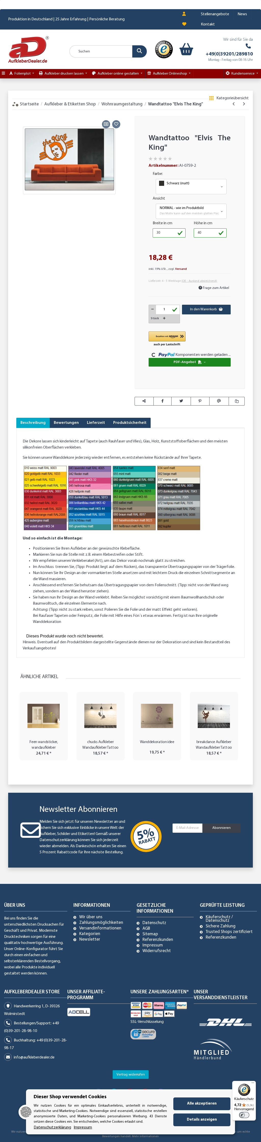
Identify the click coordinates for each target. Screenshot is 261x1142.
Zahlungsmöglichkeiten (101, 923)
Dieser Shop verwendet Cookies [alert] (70, 1096)
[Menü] (253, 1084)
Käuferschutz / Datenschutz (219, 919)
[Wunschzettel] (184, 24)
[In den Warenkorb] (20, 113)
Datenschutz (154, 923)
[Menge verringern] (152, 309)
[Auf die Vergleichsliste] (106, 124)
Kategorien (89, 934)
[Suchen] (139, 51)
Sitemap (150, 934)
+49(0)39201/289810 (229, 54)
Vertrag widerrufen (130, 1075)
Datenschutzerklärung (58, 840)
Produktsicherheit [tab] (130, 423)
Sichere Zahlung (221, 926)
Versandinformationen (100, 928)
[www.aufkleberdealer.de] (28, 49)
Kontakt (208, 24)
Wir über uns (90, 917)
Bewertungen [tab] (66, 423)
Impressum (152, 945)
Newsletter (89, 939)
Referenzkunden (157, 940)
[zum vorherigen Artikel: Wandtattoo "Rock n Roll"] (234, 104)
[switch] (244, 1115)
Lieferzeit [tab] (96, 423)
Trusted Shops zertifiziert (229, 932)
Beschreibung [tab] (33, 423)
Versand (181, 269)
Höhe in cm (203, 223)
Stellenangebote (215, 14)
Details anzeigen (202, 1120)
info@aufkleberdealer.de (34, 1057)
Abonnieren (221, 828)
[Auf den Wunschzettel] (116, 124)
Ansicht (159, 199)
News (242, 14)
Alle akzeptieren (202, 1104)
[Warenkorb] (183, 49)
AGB (146, 928)
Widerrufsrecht (156, 951)
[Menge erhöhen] (164, 318)
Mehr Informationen (145, 1136)
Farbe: (158, 174)
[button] (184, 14)
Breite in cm (162, 223)
